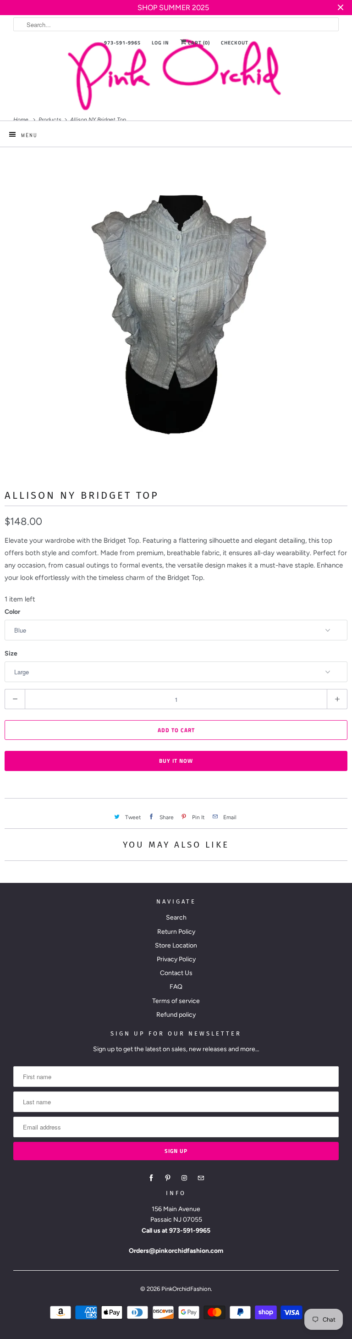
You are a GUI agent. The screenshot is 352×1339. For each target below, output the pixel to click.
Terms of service (176, 1001)
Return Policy (176, 932)
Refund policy (176, 1015)
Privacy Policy (176, 959)
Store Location (176, 945)
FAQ (176, 987)
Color (12, 612)
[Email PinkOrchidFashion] (201, 1178)
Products (50, 119)
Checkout (234, 42)
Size (11, 653)
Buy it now (176, 760)
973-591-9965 (122, 42)
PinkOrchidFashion (186, 1288)
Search (176, 917)
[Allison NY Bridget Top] (176, 306)
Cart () (198, 42)
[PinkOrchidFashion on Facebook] (151, 1178)
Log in (160, 42)
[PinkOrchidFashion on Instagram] (184, 1178)
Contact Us (176, 973)
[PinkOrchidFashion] (176, 74)
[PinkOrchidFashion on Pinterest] (168, 1178)
